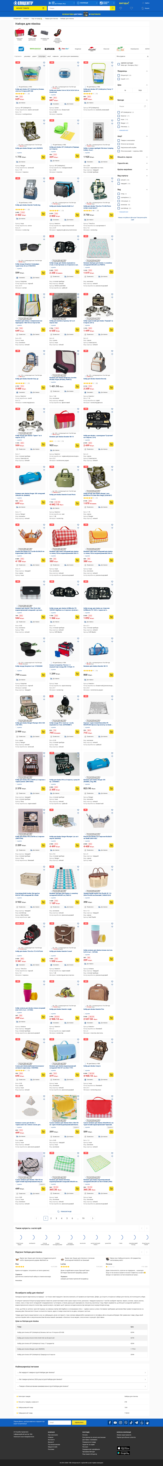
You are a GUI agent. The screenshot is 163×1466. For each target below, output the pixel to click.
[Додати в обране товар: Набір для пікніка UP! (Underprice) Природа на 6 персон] (78, 120)
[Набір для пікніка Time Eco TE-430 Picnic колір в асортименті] (98, 189)
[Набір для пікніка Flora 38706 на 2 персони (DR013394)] (30, 821)
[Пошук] (112, 8)
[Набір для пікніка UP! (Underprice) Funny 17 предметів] (98, 73)
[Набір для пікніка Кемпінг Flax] (98, 992)
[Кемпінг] (35, 49)
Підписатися (79, 1422)
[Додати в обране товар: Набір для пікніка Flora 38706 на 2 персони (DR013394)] (44, 810)
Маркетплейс (52, 1447)
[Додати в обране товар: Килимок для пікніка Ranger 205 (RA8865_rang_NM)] (112, 753)
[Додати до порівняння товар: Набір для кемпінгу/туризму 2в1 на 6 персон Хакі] (78, 297)
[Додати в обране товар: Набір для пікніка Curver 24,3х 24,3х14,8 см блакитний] (78, 62)
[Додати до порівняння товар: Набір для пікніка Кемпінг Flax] (112, 984)
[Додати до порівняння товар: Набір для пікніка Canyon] (112, 1042)
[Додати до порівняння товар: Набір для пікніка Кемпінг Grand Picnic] (78, 470)
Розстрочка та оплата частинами (94, 1437)
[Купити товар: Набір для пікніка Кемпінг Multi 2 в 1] (77, 215)
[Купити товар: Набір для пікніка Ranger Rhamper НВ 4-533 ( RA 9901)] (43, 732)
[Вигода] (124, 3)
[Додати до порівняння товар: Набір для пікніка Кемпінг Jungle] (78, 984)
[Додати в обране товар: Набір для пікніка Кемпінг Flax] (112, 981)
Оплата (84, 1435)
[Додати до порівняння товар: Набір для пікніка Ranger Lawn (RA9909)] (44, 123)
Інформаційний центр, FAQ (23, 1434)
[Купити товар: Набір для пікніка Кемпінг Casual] (77, 960)
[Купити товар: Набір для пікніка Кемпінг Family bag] (43, 214)
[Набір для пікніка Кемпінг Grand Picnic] (64, 478)
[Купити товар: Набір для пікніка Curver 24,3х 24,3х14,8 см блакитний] (77, 99)
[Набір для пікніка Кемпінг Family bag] (30, 189)
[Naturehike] (92, 49)
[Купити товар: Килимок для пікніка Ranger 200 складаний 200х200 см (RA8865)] (43, 502)
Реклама (51, 1449)
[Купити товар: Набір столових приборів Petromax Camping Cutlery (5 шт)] (111, 157)
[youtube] (115, 1422)
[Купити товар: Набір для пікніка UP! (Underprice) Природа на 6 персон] (77, 156)
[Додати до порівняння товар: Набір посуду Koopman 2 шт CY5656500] (44, 641)
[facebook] (110, 1422)
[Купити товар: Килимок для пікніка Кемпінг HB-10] (77, 445)
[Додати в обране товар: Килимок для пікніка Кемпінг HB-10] (78, 409)
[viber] (126, 1422)
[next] (146, 1228)
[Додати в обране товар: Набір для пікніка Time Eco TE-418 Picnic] (44, 923)
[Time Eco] (63, 49)
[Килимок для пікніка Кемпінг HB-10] (64, 420)
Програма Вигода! (88, 1451)
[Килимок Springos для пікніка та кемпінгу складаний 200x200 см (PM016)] (98, 247)
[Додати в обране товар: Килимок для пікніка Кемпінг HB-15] (112, 638)
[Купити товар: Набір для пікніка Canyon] (111, 1075)
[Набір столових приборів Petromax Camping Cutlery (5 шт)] (98, 131)
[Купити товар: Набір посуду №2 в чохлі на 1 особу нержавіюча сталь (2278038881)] (77, 732)
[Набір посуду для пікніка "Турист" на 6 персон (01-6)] (30, 420)
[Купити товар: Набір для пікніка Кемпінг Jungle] (77, 1018)
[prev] (141, 1228)
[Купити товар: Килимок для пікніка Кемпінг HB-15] (111, 675)
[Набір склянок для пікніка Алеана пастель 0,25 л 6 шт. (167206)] (98, 934)
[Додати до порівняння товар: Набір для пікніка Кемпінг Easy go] (44, 354)
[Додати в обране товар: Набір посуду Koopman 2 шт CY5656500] (44, 638)
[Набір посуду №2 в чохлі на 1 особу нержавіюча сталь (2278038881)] (64, 707)
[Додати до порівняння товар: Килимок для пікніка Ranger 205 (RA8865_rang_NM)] (112, 756)
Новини (50, 1437)
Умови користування (124, 1435)
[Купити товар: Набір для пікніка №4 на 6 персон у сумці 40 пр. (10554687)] (77, 788)
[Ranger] (49, 49)
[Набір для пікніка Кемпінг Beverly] (98, 362)
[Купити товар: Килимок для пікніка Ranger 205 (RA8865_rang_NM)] (111, 788)
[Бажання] (131, 8)
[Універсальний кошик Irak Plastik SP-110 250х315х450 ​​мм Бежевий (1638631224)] (98, 878)
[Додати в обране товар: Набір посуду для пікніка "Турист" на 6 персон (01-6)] (44, 409)
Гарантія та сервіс (88, 1444)
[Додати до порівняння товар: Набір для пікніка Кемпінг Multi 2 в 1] (78, 181)
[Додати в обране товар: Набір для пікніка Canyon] (112, 1039)
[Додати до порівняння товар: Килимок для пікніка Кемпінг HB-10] (78, 412)
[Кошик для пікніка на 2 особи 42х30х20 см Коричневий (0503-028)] (30, 536)
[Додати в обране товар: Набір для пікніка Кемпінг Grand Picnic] (78, 467)
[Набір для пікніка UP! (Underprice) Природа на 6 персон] (64, 131)
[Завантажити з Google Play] (123, 1453)
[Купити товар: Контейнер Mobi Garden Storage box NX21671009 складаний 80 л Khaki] (43, 902)
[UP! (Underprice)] (21, 49)
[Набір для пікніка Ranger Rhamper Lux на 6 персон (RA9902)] (64, 821)
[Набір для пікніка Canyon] (98, 1050)
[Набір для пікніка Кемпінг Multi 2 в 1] (64, 189)
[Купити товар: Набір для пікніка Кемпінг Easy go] (43, 387)
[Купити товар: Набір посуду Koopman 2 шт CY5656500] (43, 675)
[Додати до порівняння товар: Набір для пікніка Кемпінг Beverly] (112, 354)
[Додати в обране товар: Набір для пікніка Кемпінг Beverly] (112, 351)
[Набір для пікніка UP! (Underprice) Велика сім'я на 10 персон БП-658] (30, 73)
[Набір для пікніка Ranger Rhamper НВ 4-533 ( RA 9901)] (30, 707)
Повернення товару (89, 1442)
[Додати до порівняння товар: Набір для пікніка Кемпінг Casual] (78, 926)
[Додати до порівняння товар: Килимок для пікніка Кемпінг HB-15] (112, 641)
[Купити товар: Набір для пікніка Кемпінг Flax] (111, 1018)
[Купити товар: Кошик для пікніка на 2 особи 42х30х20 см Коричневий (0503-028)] (43, 560)
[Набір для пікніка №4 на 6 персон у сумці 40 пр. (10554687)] (64, 764)
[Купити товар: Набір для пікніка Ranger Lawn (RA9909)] (43, 157)
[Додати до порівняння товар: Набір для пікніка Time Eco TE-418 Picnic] (44, 926)
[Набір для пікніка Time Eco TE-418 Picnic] (30, 934)
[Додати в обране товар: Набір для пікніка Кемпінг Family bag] (44, 178)
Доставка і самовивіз (89, 1439)
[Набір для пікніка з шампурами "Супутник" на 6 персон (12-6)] (98, 420)
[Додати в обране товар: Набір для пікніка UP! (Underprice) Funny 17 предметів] (112, 62)
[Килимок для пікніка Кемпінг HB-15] (98, 649)
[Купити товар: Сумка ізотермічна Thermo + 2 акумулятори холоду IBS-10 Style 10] (77, 674)
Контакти (51, 1439)
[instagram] (120, 1422)
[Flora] (120, 49)
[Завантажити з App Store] (123, 1448)
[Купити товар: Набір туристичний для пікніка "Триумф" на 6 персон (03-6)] (111, 329)
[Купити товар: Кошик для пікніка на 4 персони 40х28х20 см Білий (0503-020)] (111, 845)
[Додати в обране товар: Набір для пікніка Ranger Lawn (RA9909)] (44, 120)
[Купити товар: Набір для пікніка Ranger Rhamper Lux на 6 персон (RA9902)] (77, 845)
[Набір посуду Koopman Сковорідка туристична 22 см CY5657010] (30, 247)
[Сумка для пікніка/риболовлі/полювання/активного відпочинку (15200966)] (30, 1050)
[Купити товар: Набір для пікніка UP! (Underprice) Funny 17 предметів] (111, 98)
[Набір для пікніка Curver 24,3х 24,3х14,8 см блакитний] (64, 73)
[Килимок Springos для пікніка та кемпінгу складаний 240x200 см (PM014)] (64, 878)
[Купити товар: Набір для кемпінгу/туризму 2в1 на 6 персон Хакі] (77, 329)
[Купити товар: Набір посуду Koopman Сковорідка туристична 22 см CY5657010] (43, 273)
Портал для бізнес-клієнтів (126, 1437)
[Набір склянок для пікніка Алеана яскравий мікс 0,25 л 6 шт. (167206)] (30, 992)
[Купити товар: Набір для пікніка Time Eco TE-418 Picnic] (43, 960)
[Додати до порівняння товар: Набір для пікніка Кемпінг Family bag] (44, 181)
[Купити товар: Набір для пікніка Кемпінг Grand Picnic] (77, 503)
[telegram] (136, 1422)
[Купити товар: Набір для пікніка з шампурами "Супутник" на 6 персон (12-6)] (111, 444)
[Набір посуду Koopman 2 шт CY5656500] (30, 649)
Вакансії (51, 1442)
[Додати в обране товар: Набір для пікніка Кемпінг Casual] (78, 923)
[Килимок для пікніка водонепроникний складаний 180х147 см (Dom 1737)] (64, 1050)
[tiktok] (131, 1422)
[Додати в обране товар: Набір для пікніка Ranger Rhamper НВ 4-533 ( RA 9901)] (44, 696)
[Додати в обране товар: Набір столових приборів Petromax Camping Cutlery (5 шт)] (112, 120)
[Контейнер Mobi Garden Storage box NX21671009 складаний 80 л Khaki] (30, 878)
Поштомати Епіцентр (89, 1454)
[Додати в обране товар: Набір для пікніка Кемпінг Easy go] (44, 351)
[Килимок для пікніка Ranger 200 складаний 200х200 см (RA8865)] (30, 478)
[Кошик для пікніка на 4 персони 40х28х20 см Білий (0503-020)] (98, 821)
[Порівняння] (120, 8)
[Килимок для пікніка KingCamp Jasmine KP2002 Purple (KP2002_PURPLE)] (64, 362)
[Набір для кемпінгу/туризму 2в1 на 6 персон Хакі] (64, 305)
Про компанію (53, 1435)
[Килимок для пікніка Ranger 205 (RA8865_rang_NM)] (98, 764)
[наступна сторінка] (92, 1218)
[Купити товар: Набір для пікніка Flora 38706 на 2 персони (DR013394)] (43, 845)
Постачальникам (54, 1444)
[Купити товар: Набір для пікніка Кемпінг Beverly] (111, 387)
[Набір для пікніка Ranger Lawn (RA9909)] (30, 131)
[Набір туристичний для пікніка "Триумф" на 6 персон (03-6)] (98, 305)
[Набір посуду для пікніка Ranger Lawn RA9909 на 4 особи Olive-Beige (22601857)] (98, 478)
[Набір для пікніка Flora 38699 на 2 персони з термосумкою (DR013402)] (30, 764)
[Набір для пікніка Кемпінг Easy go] (30, 362)
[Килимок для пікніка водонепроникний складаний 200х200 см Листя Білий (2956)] (98, 1164)
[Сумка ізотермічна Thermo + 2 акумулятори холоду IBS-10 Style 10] (64, 649)
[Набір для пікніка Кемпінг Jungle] (64, 992)
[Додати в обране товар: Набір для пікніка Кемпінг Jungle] (78, 981)
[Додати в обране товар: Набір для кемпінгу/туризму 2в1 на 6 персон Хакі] (78, 294)
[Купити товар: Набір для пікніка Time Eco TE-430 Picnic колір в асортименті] (111, 215)
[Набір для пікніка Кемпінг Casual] (64, 934)
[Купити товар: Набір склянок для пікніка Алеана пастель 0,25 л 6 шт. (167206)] (111, 959)
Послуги (85, 1447)
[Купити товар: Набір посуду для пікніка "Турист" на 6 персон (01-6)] (43, 444)
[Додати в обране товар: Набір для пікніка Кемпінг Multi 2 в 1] (78, 178)
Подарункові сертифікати (91, 1449)
